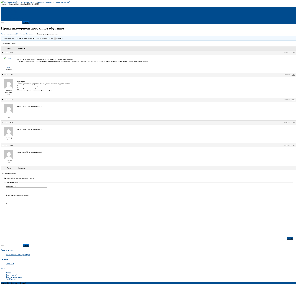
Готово (290, 238)
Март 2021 (10, 264)
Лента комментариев (14, 277)
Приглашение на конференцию (18, 255)
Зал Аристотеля (31, 34)
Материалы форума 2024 (15, 18)
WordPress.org (11, 279)
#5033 (293, 100)
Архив (8, 16)
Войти (8, 273)
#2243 (293, 75)
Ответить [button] (287, 52)
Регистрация (11, 14)
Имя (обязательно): (12, 186)
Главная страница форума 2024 (10, 34)
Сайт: (7, 204)
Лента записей (11, 275)
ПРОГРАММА (11, 10)
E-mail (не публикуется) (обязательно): (17, 195)
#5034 (293, 122)
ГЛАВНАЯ (10, 8)
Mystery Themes (34, 283)
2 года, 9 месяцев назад (41, 38)
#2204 (293, 52)
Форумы (22, 34)
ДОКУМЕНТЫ (12, 12)
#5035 (293, 145)
